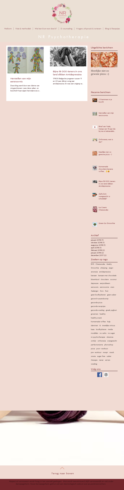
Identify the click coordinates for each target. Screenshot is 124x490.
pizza (93, 349)
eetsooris (94, 287)
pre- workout (96, 352)
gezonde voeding (97, 310)
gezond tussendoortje (99, 299)
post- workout (102, 349)
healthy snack (96, 318)
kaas (93, 329)
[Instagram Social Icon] (106, 374)
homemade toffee (98, 322)
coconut (113, 279)
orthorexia (102, 341)
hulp (108, 322)
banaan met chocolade (107, 275)
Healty (109, 264)
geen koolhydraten (98, 295)
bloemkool (95, 279)
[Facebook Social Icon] (99, 374)
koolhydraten (101, 329)
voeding (94, 364)
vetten (107, 360)
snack (111, 352)
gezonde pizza (96, 302)
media (110, 329)
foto (102, 291)
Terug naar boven (62, 473)
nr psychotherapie (98, 337)
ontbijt (93, 341)
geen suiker (111, 295)
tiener (101, 360)
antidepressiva (105, 272)
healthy (102, 314)
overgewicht (112, 341)
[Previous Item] (95, 60)
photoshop (108, 345)
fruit (106, 291)
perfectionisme (97, 345)
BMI (92, 264)
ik (100, 325)
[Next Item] (114, 60)
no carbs (103, 333)
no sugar (111, 333)
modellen (94, 333)
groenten (94, 314)
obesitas (110, 337)
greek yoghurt (111, 310)
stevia (93, 356)
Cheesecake (100, 264)
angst (111, 268)
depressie (94, 283)
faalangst (94, 291)
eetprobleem (105, 283)
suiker (109, 356)
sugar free (101, 356)
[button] (46, 28)
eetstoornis (104, 287)
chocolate (105, 279)
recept (105, 352)
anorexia (94, 272)
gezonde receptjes (98, 306)
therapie (94, 360)
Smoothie (95, 268)
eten (112, 287)
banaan (94, 275)
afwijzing (103, 268)
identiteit (94, 325)
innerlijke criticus (108, 325)
